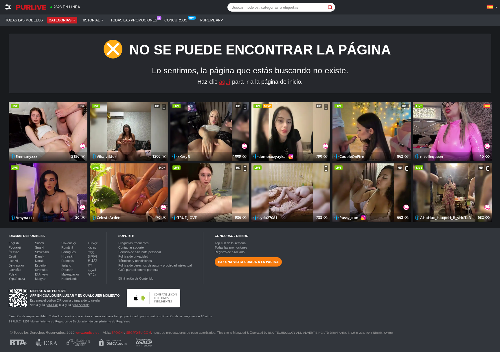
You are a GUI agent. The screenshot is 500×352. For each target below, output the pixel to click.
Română (67, 247)
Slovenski (42, 252)
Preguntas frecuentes (133, 243)
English (14, 243)
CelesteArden (108, 217)
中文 (91, 252)
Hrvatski (67, 256)
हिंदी (90, 265)
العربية (92, 269)
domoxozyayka (272, 156)
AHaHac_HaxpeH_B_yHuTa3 (445, 217)
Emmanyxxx (26, 156)
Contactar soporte (131, 247)
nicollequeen (431, 156)
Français (67, 260)
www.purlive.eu (88, 332)
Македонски (70, 274)
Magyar (40, 278)
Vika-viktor (106, 156)
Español (40, 265)
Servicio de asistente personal (139, 252)
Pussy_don (348, 217)
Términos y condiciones (135, 260)
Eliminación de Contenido (135, 278)
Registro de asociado (230, 252)
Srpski (39, 247)
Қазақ (92, 247)
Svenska (41, 269)
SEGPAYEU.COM (138, 332)
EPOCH (117, 332)
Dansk (39, 256)
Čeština (14, 252)
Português (68, 252)
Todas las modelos (24, 20)
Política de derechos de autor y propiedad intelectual (155, 265)
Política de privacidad (133, 256)
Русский (15, 247)
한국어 (92, 256)
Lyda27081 (267, 217)
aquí (224, 82)
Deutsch (67, 269)
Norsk (39, 260)
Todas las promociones (134, 20)
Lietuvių (14, 260)
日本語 (92, 260)
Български (16, 265)
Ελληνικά (41, 274)
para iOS (52, 305)
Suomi (39, 243)
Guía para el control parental (138, 269)
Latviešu (15, 269)
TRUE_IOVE (187, 217)
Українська (17, 278)
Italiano (66, 265)
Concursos (175, 20)
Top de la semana (230, 243)
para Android (80, 305)
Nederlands (69, 278)
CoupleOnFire (351, 156)
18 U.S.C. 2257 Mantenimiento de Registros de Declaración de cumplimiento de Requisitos (69, 321)
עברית (92, 274)
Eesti (12, 256)
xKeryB (183, 156)
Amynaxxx (25, 217)
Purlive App (211, 20)
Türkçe (93, 243)
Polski (13, 274)
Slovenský (68, 243)
